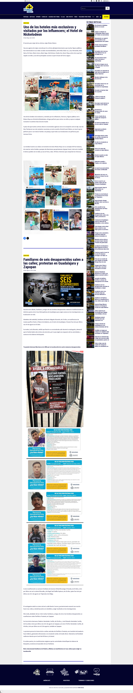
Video (75, 17)
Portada (25, 17)
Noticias (32, 17)
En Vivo (106, 17)
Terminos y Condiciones (86, 680)
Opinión (38, 17)
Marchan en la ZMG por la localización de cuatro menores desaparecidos (58, 347)
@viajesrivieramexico (59, 48)
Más (97, 17)
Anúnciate (46, 680)
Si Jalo (63, 17)
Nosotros (66, 680)
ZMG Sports (69, 17)
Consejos (44, 17)
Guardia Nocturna (54, 17)
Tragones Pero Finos (85, 17)
